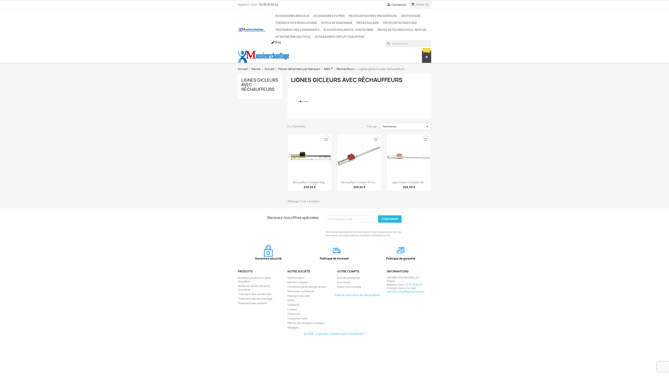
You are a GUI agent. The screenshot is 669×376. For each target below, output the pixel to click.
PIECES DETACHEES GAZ (400, 23)
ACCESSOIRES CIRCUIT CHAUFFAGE (339, 37)
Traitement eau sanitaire (252, 303)
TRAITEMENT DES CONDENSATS (297, 30)
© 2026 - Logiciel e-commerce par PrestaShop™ (334, 334)
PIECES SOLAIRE (367, 23)
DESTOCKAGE (411, 16)
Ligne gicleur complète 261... (409, 182)
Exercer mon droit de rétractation (357, 295)
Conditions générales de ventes (306, 286)
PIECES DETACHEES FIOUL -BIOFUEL (402, 30)
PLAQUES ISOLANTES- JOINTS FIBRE (348, 30)
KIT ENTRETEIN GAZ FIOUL (293, 37)
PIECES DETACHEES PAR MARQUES (373, 16)
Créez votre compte (349, 286)
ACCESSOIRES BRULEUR (292, 16)
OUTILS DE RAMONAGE (336, 23)
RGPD (290, 300)
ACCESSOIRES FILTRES (329, 16)
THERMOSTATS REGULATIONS (296, 23)
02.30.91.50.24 (268, 4)
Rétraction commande (300, 291)
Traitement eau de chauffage (255, 298)
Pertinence (406, 126)
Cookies (292, 309)
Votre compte (348, 271)
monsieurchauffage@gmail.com (405, 291)
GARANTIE (293, 305)
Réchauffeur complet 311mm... (359, 182)
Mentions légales (297, 282)
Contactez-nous (297, 318)
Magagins (293, 327)
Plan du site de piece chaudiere (306, 323)
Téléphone (293, 314)
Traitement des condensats (254, 294)
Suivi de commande (348, 277)
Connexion (343, 282)
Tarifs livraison (295, 277)
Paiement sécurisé (298, 295)
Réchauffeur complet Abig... (309, 182)
